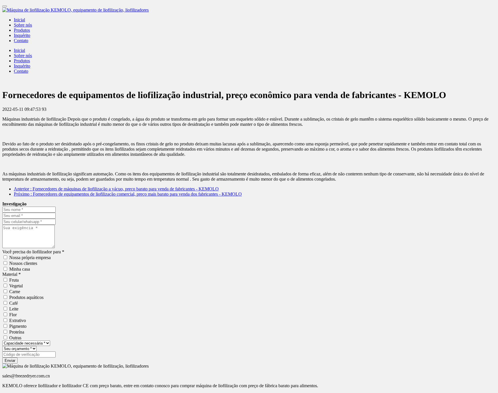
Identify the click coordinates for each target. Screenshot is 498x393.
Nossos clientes (23, 263)
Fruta (14, 280)
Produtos (22, 30)
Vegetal (16, 285)
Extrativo (17, 320)
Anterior (116, 188)
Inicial (19, 19)
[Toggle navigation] (4, 6)
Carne (14, 291)
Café (13, 303)
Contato (21, 40)
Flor (13, 314)
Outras (15, 337)
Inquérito (22, 35)
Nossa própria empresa (30, 257)
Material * (11, 274)
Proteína (16, 332)
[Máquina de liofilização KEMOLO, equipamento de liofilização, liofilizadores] (249, 10)
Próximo (128, 194)
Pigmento (18, 326)
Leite (13, 308)
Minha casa (19, 269)
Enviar (10, 360)
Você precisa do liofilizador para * (33, 251)
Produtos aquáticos (26, 297)
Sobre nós (23, 25)
